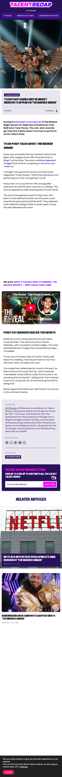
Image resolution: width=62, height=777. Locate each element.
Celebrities (8, 751)
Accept (8, 772)
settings (24, 767)
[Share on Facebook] (7, 442)
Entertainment (10, 747)
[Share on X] (11, 442)
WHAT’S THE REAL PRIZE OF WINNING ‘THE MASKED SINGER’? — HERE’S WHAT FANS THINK (30, 283)
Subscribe (50, 484)
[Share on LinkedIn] (20, 442)
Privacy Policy (52, 747)
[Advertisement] (31, 658)
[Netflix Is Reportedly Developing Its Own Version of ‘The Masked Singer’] (31, 537)
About (56, 739)
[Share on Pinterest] (15, 442)
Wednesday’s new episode (26, 121)
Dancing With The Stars (48, 15)
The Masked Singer (12, 95)
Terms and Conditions (48, 751)
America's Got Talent (25, 15)
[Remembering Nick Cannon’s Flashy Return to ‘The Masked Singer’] (31, 592)
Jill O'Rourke (11, 408)
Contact (54, 743)
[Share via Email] (24, 442)
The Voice (7, 15)
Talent (6, 739)
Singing (7, 743)
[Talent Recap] (31, 4)
